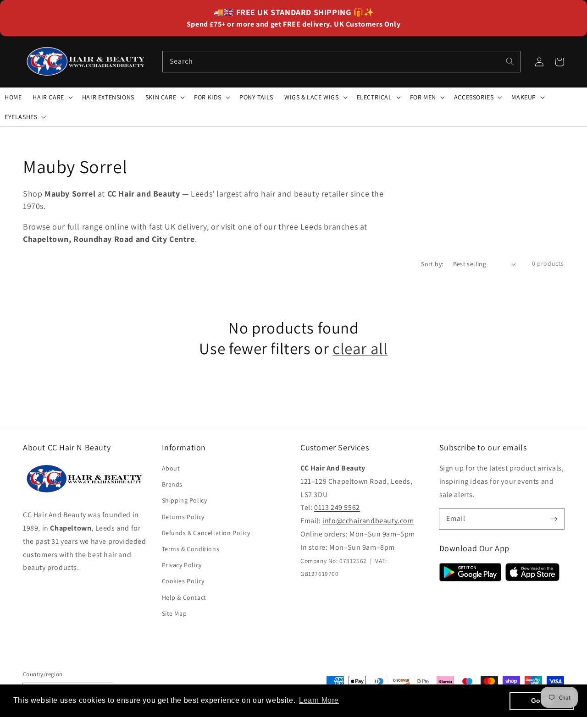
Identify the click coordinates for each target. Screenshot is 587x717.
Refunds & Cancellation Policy (206, 533)
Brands (172, 484)
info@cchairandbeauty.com (368, 520)
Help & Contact (184, 597)
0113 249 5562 (337, 507)
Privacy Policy (182, 565)
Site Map (174, 613)
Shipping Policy (184, 500)
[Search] (510, 61)
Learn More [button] (319, 700)
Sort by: (432, 264)
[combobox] (341, 61)
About (171, 468)
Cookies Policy (183, 581)
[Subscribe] (554, 519)
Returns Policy (183, 517)
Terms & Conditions (191, 549)
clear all (360, 348)
